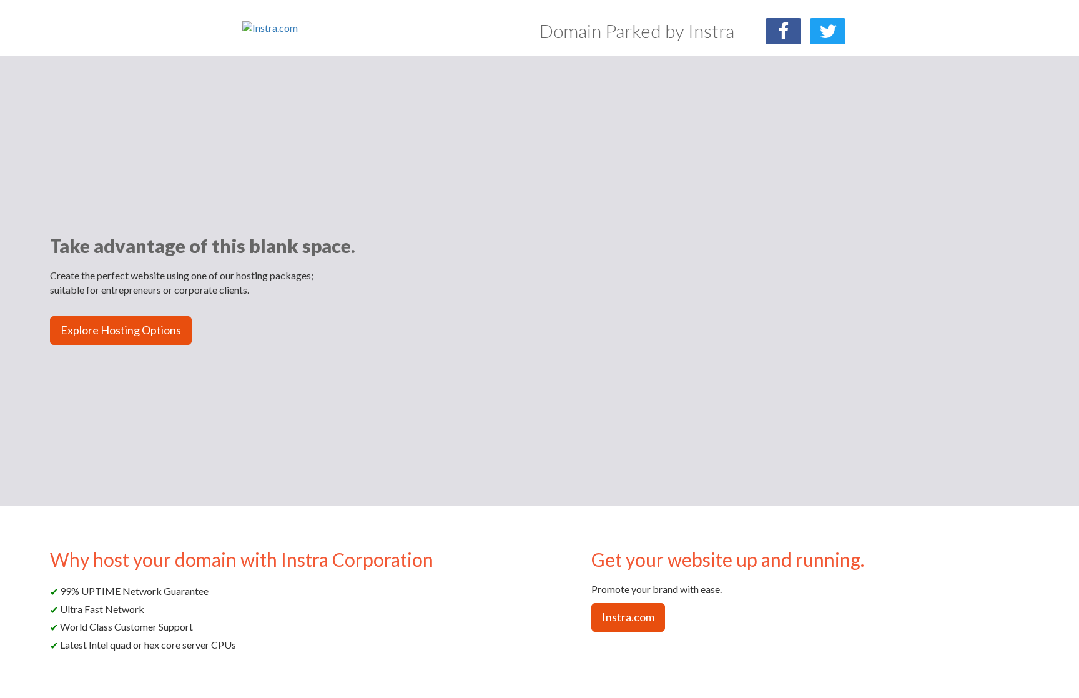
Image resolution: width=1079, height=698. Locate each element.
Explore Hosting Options (121, 330)
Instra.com (628, 617)
